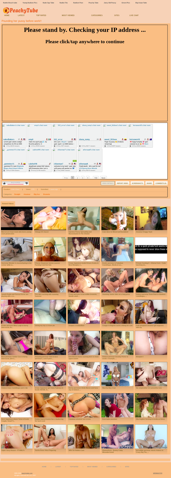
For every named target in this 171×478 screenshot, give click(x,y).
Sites (116, 15)
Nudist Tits (64, 3)
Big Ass (37, 194)
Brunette (46, 194)
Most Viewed (68, 15)
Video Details (107, 183)
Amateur (27, 194)
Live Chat (134, 15)
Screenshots (137, 183)
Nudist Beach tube (10, 3)
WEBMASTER (157, 473)
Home (6, 15)
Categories (97, 15)
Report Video (122, 183)
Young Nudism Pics (30, 3)
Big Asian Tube (141, 3)
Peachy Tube (93, 3)
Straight (17, 194)
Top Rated (41, 15)
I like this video (4, 183)
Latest (21, 15)
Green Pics (126, 3)
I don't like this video (26, 183)
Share (149, 183)
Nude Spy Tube (48, 3)
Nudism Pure (78, 3)
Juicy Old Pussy (110, 3)
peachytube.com (27, 473)
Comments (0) (161, 183)
